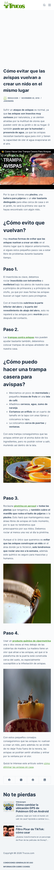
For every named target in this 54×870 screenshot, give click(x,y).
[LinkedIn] (45, 780)
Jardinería (8, 101)
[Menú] (49, 5)
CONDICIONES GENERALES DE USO (18, 863)
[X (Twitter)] (21, 780)
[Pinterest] (33, 780)
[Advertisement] (27, 38)
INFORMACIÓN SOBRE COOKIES (16, 867)
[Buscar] (44, 5)
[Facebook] (9, 780)
